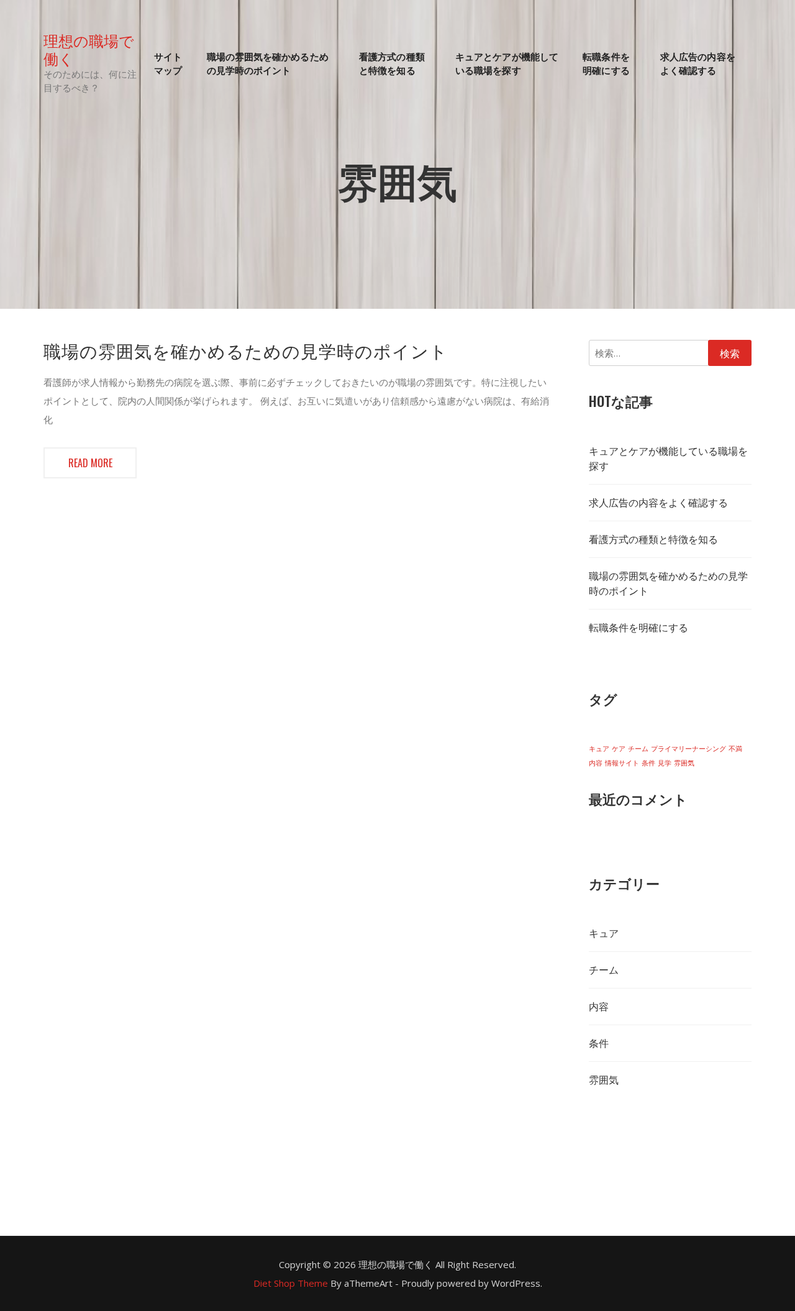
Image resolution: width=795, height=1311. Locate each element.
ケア (618, 748)
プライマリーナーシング (688, 748)
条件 (648, 763)
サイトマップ (168, 63)
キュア (599, 748)
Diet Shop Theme (290, 1283)
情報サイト (622, 763)
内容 (595, 763)
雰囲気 (684, 763)
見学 (664, 763)
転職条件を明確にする (606, 63)
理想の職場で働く (88, 49)
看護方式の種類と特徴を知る (392, 63)
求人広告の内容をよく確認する (697, 63)
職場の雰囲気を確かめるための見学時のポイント (268, 63)
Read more (90, 462)
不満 (735, 748)
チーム (638, 748)
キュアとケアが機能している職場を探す (506, 63)
